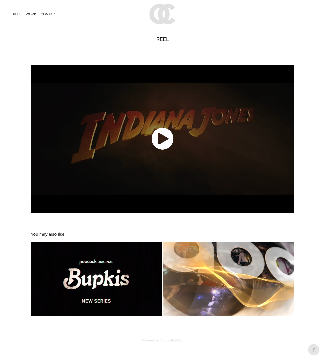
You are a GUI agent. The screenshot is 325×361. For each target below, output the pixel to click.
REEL (17, 14)
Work (31, 14)
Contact (49, 14)
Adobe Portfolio (171, 340)
